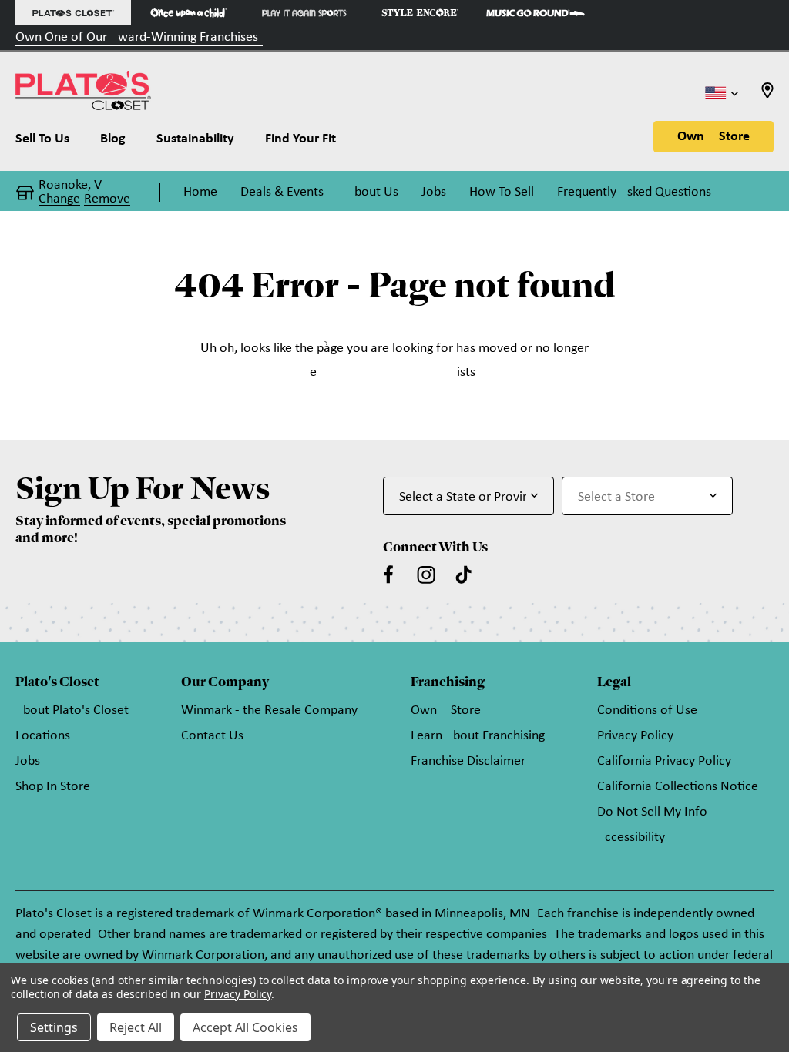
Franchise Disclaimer (468, 761)
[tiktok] (464, 574)
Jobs (27, 761)
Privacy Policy (635, 736)
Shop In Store (52, 786)
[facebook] (388, 574)
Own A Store (713, 136)
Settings (54, 1027)
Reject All (135, 1027)
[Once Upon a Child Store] (189, 12)
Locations (42, 736)
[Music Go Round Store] (535, 12)
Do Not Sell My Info (652, 812)
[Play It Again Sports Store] (304, 12)
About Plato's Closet (72, 710)
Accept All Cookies (245, 1027)
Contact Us (212, 736)
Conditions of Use (647, 710)
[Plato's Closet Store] (73, 12)
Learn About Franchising (478, 736)
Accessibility (631, 837)
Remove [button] (107, 199)
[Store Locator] (767, 95)
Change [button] (59, 199)
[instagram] (426, 574)
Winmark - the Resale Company (269, 710)
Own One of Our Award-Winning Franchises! (139, 37)
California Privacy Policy (664, 761)
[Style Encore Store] (420, 12)
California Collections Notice (677, 786)
